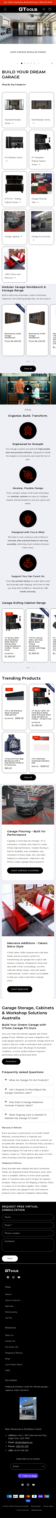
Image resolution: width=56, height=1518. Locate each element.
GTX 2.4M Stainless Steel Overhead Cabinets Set (13, 713)
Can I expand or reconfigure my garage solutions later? (25, 1091)
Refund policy (11, 1312)
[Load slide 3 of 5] (28, 63)
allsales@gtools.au (24, 1442)
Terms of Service (12, 1300)
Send (9, 1258)
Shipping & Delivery (14, 1353)
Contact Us (10, 1341)
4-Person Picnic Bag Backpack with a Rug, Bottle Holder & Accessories (14, 762)
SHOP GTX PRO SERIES (28, 52)
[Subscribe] (43, 1466)
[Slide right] (34, 361)
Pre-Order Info (11, 1347)
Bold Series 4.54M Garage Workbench (13, 336)
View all (28, 368)
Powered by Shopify (21, 1506)
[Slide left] (22, 361)
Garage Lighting (12, 236)
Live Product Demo (13, 1364)
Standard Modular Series (13, 121)
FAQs (7, 1370)
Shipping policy (36, 1510)
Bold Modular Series (41, 120)
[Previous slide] (17, 63)
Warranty (9, 1306)
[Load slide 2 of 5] (24, 63)
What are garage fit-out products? (29, 1080)
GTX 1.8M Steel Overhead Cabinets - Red (41, 761)
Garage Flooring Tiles (39, 200)
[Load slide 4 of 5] (31, 63)
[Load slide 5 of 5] (34, 63)
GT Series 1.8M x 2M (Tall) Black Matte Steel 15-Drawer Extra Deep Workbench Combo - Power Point (13, 644)
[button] (5, 9)
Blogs (7, 1359)
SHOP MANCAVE (19, 989)
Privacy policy (48, 1506)
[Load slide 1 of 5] (21, 63)
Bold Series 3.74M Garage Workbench (37, 336)
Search (8, 1294)
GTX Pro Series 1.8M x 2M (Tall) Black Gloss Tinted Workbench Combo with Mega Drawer (37, 644)
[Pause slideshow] (53, 63)
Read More (11, 1061)
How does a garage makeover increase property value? (24, 1104)
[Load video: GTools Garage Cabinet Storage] (28, 388)
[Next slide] (39, 63)
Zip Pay (8, 1318)
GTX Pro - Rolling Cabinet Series (13, 200)
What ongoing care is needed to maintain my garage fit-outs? (26, 1116)
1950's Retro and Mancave (12, 276)
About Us (9, 1335)
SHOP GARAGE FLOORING (25, 870)
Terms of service (23, 1510)
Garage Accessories (41, 236)
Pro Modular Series (14, 157)
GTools (11, 1506)
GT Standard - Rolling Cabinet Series (39, 161)
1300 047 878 (22, 1446)
